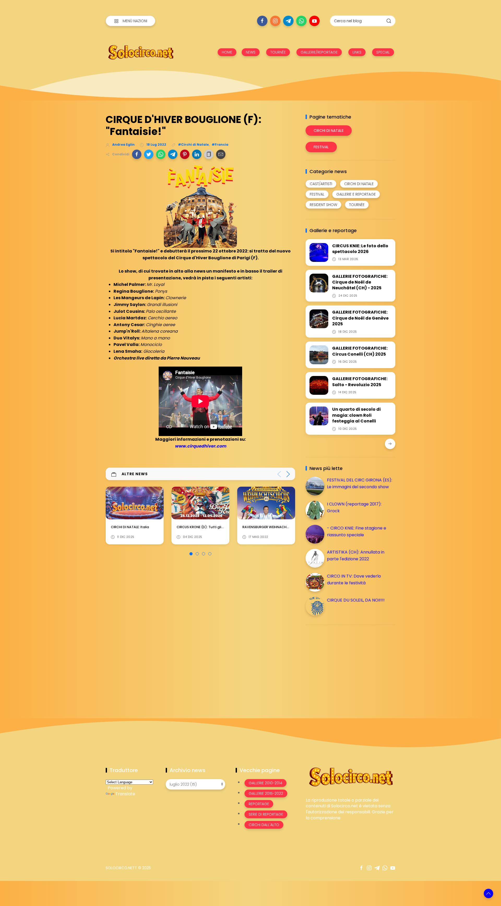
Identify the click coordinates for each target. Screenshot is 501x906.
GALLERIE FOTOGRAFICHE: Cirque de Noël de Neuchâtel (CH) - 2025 (359, 282)
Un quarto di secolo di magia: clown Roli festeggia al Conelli (356, 415)
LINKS (357, 52)
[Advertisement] (345, 665)
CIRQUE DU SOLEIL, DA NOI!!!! (356, 600)
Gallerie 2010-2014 (265, 783)
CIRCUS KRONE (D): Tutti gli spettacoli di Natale (150, 527)
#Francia (220, 144)
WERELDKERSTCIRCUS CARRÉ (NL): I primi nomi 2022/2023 (288, 527)
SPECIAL (383, 52)
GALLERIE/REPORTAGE (319, 52)
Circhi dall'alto (264, 824)
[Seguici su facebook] (262, 21)
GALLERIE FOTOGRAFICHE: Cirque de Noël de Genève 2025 (360, 318)
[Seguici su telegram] (288, 21)
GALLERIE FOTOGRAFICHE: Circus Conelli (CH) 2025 (359, 351)
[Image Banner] (350, 776)
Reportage (259, 804)
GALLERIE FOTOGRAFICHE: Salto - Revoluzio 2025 (359, 381)
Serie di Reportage (266, 814)
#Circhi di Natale (193, 144)
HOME (227, 52)
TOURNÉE (278, 52)
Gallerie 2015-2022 (266, 793)
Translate (125, 794)
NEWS (250, 52)
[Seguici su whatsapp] (301, 21)
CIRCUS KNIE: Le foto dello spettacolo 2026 (360, 249)
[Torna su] (488, 893)
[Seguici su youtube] (314, 21)
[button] (136, 154)
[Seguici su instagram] (275, 21)
